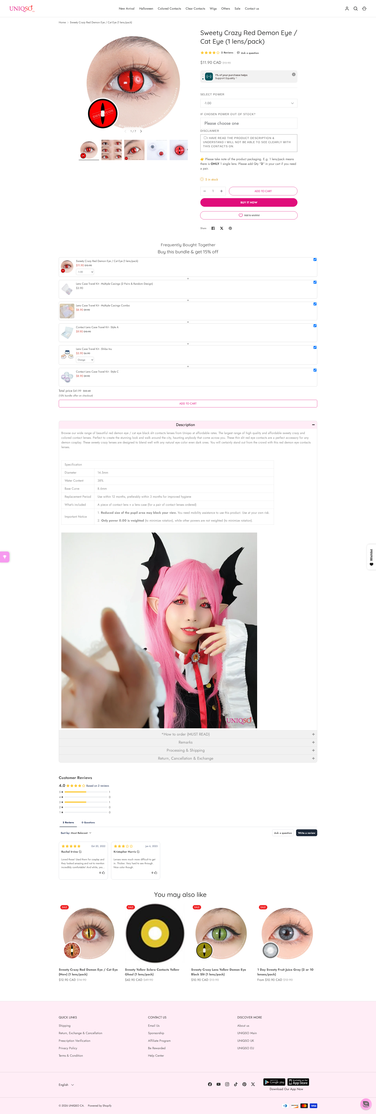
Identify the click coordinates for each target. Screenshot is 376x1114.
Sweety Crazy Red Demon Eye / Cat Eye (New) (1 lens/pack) (88, 972)
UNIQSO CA (76, 1106)
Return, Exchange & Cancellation (80, 1033)
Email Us (153, 1025)
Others (225, 8)
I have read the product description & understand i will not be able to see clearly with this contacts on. (247, 142)
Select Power (212, 94)
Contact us (252, 8)
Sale (237, 8)
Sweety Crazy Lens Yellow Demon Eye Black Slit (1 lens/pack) (218, 972)
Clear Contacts (195, 8)
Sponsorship (156, 1033)
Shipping (64, 1025)
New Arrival (127, 8)
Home (62, 22)
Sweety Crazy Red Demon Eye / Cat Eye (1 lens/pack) (101, 22)
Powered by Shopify (99, 1106)
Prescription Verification (74, 1040)
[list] (133, 82)
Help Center (156, 1055)
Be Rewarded (156, 1048)
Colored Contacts (169, 8)
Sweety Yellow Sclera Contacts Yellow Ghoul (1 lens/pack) (152, 972)
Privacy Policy (68, 1048)
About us (243, 1025)
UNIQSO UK (245, 1040)
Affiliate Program (159, 1040)
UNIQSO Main (247, 1033)
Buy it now (248, 202)
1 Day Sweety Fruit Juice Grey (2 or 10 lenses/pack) (285, 972)
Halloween (146, 8)
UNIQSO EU (245, 1048)
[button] (188, 425)
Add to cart (263, 191)
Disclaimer (209, 130)
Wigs (213, 8)
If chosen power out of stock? (228, 114)
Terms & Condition (71, 1055)
